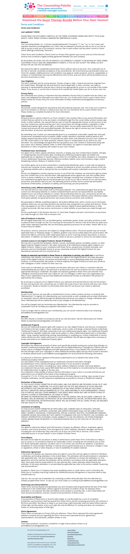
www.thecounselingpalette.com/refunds (45, 321)
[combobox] (90, 10)
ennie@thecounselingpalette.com (43, 544)
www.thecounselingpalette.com (41, 46)
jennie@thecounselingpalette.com (34, 312)
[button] (92, 6)
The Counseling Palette (54, 5)
